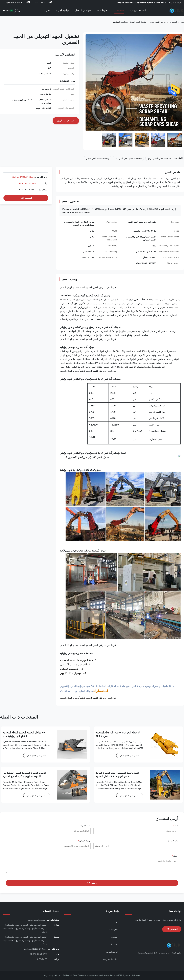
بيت (182, 22)
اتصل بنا (46, 10)
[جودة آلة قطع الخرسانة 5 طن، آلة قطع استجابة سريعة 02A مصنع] (165, 744)
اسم (175, 825)
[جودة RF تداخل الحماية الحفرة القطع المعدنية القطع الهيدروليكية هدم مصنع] (72, 744)
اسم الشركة (85, 825)
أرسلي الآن (92, 883)
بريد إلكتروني (84, 841)
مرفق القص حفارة (158, 22)
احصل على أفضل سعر (129, 755)
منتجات (120, 10)
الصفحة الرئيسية (138, 10)
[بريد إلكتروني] (175, 490)
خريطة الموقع (112, 952)
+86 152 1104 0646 (27, 183)
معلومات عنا (103, 10)
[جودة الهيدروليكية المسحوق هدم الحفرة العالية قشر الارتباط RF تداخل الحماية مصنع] (165, 785)
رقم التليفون (173, 841)
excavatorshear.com (37, 920)
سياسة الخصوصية (110, 959)
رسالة (175, 856)
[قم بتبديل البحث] (18, 10)
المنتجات (173, 22)
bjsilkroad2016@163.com (16, 2)
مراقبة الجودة (62, 10)
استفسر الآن (26, 198)
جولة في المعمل (83, 10)
